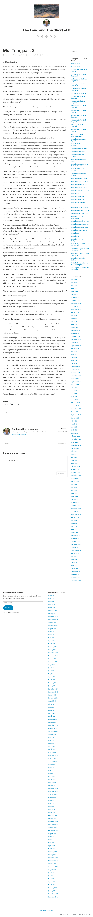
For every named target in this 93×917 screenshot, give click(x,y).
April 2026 (74, 288)
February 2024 (75, 367)
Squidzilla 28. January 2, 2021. (80, 210)
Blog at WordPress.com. (46, 910)
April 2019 (74, 529)
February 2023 (75, 403)
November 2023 (76, 376)
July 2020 (74, 484)
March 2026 (74, 291)
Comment (61, 473)
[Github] (50, 36)
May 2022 (74, 427)
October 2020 (75, 478)
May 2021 (74, 457)
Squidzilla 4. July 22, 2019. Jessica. (77, 240)
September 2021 (76, 445)
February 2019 (75, 535)
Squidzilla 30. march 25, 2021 (80, 221)
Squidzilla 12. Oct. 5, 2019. (79, 149)
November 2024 (76, 340)
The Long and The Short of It (47, 30)
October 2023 (75, 379)
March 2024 (74, 364)
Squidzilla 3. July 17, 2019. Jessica (77, 217)
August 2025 (75, 312)
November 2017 (76, 581)
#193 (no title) (75, 63)
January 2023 (75, 406)
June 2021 (74, 454)
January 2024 (75, 370)
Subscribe (8, 608)
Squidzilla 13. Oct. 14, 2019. (79, 152)
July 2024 (74, 352)
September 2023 (76, 382)
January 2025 (75, 333)
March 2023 (74, 400)
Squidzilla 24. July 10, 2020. (79, 196)
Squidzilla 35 (75, 236)
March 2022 (74, 433)
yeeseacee (8, 55)
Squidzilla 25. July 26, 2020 (79, 199)
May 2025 (74, 321)
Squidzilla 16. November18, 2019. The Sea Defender (79, 165)
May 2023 (74, 394)
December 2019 (75, 505)
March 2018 (74, 569)
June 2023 (74, 391)
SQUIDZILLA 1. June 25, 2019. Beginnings (78, 135)
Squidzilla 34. (75, 233)
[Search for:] (80, 51)
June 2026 (74, 282)
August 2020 (75, 481)
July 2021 (74, 451)
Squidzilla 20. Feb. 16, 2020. (79, 184)
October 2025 (75, 306)
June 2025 (74, 318)
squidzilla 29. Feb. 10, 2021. (79, 213)
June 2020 (74, 487)
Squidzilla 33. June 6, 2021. (79, 230)
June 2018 (74, 560)
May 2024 (74, 358)
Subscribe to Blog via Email (13, 592)
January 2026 (75, 297)
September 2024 (76, 346)
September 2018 (76, 551)
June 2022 (74, 424)
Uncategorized (19, 55)
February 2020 (75, 499)
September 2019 (76, 514)
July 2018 (74, 557)
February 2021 (75, 466)
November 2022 (76, 409)
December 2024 (75, 337)
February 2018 (75, 572)
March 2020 (74, 496)
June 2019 (74, 523)
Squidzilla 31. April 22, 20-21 (80, 224)
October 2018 (75, 548)
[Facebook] (42, 36)
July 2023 (74, 388)
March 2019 (74, 532)
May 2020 (74, 490)
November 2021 (76, 439)
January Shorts (62, 444)
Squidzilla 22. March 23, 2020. (80, 190)
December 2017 (75, 578)
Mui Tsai (6, 444)
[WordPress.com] (54, 36)
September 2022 (76, 415)
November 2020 (76, 475)
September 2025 (76, 309)
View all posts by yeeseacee (19, 434)
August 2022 (75, 418)
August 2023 (75, 385)
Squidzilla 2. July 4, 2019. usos (80, 181)
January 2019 (75, 538)
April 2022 (74, 430)
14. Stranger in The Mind (78, 93)
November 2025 (76, 303)
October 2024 (75, 343)
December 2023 (75, 373)
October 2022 (75, 412)
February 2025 (75, 330)
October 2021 (75, 442)
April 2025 (74, 324)
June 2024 (74, 355)
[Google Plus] (46, 36)
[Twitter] (38, 36)
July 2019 (74, 520)
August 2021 (75, 448)
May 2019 (74, 526)
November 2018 (76, 545)
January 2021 (75, 469)
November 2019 (76, 508)
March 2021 (74, 463)
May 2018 (74, 563)
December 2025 (75, 300)
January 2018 (75, 575)
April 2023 (74, 397)
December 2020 (75, 472)
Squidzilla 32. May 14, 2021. (79, 227)
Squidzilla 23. (75, 193)
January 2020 (75, 502)
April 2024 (74, 361)
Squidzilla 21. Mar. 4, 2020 (79, 187)
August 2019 (75, 517)
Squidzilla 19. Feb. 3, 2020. (79, 178)
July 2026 (74, 279)
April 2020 (74, 493)
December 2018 (75, 541)
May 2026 (74, 285)
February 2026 (75, 294)
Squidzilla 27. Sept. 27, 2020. (79, 207)
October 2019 (75, 511)
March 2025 (74, 327)
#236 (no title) (75, 66)
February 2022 (75, 436)
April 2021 (74, 460)
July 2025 (74, 315)
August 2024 (75, 349)
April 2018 (74, 566)
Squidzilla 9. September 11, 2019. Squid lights (79, 264)
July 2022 (74, 421)
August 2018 (75, 554)
